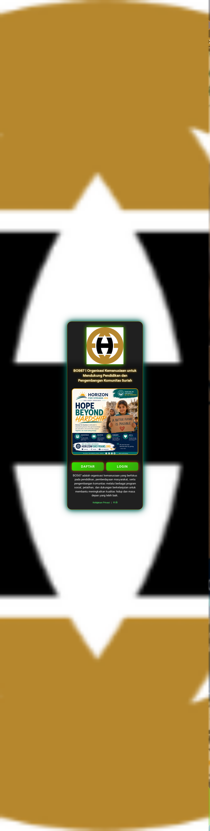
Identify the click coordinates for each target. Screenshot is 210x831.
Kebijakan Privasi (101, 502)
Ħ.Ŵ (115, 502)
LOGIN (122, 466)
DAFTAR (88, 466)
